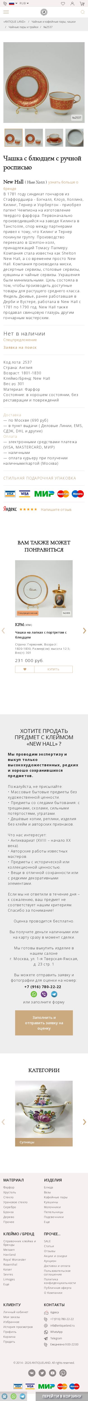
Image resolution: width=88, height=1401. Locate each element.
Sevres (8, 1274)
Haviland (9, 1255)
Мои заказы (11, 1317)
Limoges (9, 1279)
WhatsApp (56, 1332)
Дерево (8, 1217)
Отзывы (50, 1251)
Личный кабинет (15, 1312)
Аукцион (50, 1261)
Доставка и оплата (57, 1266)
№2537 (48, 27)
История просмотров (18, 1327)
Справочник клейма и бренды (19, 1243)
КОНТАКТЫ (54, 1304)
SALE (47, 1241)
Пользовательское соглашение (57, 1272)
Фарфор (8, 1187)
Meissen (9, 1250)
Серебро (9, 1207)
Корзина (9, 1337)
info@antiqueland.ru (62, 1325)
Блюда (48, 1187)
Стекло (8, 1197)
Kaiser (7, 1269)
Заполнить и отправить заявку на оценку (44, 1023)
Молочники (52, 1207)
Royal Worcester (14, 1260)
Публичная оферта (57, 1288)
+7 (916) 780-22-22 (42, 986)
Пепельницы (53, 1212)
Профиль (10, 1332)
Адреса (54, 1312)
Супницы (27, 1142)
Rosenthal (10, 1264)
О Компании (53, 1293)
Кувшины (51, 1202)
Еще (47, 1222)
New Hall (25, 182)
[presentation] (3, 629)
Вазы (47, 1192)
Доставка (12, 414)
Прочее (8, 1222)
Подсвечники (54, 1217)
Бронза (8, 1212)
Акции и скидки (55, 1256)
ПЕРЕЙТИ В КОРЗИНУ (61, 1396)
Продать (9, 1342)
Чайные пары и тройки (23, 27)
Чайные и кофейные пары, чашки (54, 22)
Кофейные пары (55, 1197)
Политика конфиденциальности (60, 1281)
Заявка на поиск (20, 347)
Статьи (49, 1246)
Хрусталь (9, 1192)
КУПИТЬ (54, 669)
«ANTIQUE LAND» (14, 22)
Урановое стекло (15, 1202)
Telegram (56, 1338)
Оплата (10, 436)
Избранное (11, 1322)
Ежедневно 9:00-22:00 (64, 1344)
